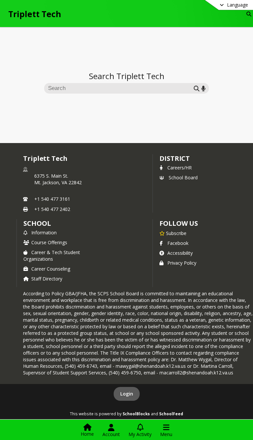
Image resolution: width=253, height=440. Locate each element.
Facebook (177, 243)
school (37, 223)
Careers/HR (179, 167)
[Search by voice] (203, 88)
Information (44, 232)
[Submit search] (197, 88)
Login (126, 394)
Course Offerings (49, 242)
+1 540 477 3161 (52, 199)
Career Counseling (50, 269)
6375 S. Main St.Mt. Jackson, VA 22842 (58, 179)
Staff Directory (46, 279)
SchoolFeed (171, 413)
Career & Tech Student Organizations (51, 255)
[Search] (247, 14)
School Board (183, 177)
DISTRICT (174, 158)
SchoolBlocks (136, 413)
